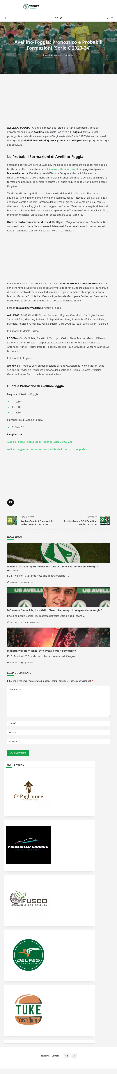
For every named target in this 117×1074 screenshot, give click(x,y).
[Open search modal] (5, 17)
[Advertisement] (58, 102)
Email (12, 732)
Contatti (55, 1056)
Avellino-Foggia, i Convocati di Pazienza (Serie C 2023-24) (39, 441)
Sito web (13, 741)
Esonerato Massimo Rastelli (63, 169)
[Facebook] (56, 17)
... (68, 575)
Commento (15, 689)
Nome (12, 723)
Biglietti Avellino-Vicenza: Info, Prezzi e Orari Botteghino (41, 650)
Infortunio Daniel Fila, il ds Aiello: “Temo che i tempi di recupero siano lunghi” (54, 610)
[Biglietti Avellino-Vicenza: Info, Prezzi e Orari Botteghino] (58, 637)
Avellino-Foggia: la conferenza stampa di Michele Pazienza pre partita (47, 449)
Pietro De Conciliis (52, 55)
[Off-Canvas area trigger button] (112, 17)
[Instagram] (61, 17)
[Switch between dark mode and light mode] (107, 17)
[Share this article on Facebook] (10, 502)
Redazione (13, 582)
